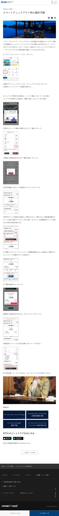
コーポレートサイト (8, 493)
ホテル (5, 475)
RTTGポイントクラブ (27, 493)
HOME (3, 466)
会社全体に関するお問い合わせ (12, 482)
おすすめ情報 (10, 466)
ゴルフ (29, 475)
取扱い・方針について (10, 486)
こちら (27, 443)
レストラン (17, 475)
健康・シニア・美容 (43, 475)
